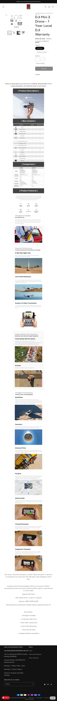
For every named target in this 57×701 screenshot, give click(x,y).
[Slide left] (5, 32)
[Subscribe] (32, 684)
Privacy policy (39, 697)
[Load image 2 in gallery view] (14, 33)
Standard (40, 49)
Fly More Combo (43, 52)
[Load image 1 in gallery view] (9, 33)
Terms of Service (33, 658)
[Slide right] (27, 32)
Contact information (29, 699)
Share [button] (38, 74)
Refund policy (31, 697)
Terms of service (48, 697)
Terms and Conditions (35, 654)
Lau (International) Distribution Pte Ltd (17, 697)
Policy (30, 650)
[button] (3, 7)
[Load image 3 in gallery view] (23, 33)
